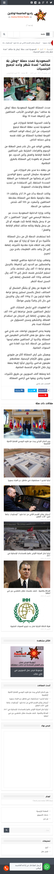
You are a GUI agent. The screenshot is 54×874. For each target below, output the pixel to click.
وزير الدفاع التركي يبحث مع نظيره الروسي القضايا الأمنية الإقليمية (28, 442)
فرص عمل (44, 850)
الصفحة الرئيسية (42, 810)
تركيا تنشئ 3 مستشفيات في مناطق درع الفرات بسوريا (29, 480)
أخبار (31, 73)
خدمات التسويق (42, 813)
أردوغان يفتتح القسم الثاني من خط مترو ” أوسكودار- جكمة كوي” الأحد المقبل (25, 43)
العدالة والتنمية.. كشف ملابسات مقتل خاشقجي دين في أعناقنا (28, 592)
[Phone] (6, 868)
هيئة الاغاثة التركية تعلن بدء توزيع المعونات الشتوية (30, 626)
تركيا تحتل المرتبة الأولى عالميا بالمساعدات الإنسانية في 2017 (29, 554)
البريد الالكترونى (12, 73)
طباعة (23, 73)
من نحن (45, 817)
